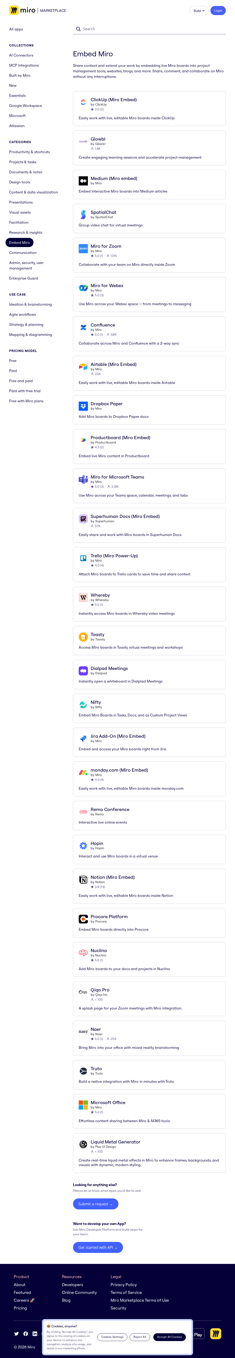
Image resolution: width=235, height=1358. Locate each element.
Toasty (100, 639)
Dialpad (101, 673)
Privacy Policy (124, 1284)
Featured (22, 1292)
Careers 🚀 (24, 1300)
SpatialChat (104, 217)
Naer (99, 1034)
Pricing (20, 1308)
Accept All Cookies (169, 1337)
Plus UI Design (105, 1147)
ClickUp (101, 104)
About (19, 1284)
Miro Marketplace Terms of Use (140, 1300)
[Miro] (22, 10)
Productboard (105, 442)
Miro (98, 183)
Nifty (98, 707)
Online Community (79, 1292)
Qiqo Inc (101, 995)
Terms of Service (126, 1292)
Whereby (102, 600)
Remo (99, 814)
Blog (66, 1300)
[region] (117, 1337)
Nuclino (100, 955)
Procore (101, 921)
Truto (99, 1073)
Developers (72, 1284)
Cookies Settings (112, 1337)
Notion (100, 882)
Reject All (140, 1337)
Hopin (99, 848)
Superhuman (104, 521)
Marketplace (53, 10)
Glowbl (100, 144)
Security (118, 1308)
